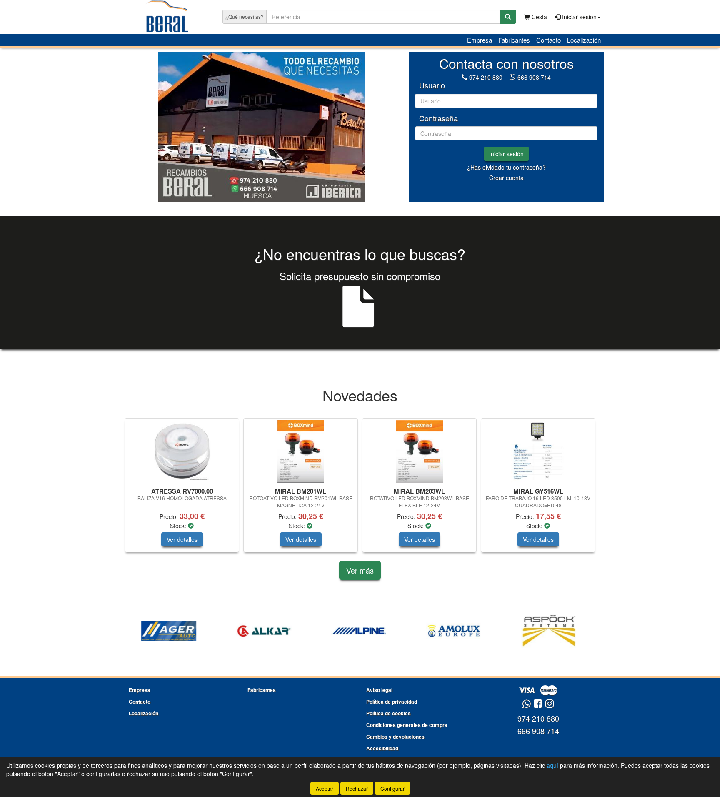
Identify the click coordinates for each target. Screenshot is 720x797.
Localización (584, 39)
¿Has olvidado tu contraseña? (506, 167)
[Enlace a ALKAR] (171, 631)
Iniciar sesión (506, 154)
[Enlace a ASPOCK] (456, 631)
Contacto (548, 39)
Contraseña (438, 118)
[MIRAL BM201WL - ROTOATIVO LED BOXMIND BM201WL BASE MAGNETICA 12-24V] (300, 451)
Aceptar (324, 788)
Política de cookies (388, 713)
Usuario (432, 85)
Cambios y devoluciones (395, 736)
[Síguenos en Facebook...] (537, 704)
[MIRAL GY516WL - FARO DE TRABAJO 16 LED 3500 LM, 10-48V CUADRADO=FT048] (538, 451)
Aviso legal (379, 690)
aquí (552, 765)
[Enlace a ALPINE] (266, 631)
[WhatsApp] (513, 77)
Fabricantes (514, 39)
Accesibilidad (382, 748)
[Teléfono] (465, 77)
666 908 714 (534, 77)
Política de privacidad (391, 701)
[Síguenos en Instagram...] (549, 704)
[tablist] (262, 127)
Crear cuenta (506, 177)
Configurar (392, 788)
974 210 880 (485, 77)
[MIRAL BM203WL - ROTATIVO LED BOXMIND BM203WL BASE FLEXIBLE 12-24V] (419, 451)
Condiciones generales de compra (407, 725)
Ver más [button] (360, 570)
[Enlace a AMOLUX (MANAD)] (361, 631)
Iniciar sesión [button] (578, 17)
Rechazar (357, 788)
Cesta (538, 17)
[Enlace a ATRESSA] (551, 631)
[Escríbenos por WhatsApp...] (526, 704)
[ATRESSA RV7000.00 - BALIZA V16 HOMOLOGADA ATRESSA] (181, 451)
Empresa (479, 39)
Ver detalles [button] (182, 539)
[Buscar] (508, 17)
